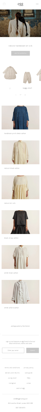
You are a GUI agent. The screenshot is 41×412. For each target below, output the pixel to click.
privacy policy (28, 368)
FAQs (28, 378)
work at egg (20, 388)
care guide (28, 373)
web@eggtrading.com (20, 399)
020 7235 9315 (20, 408)
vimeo (29, 383)
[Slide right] (25, 95)
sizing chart (12, 378)
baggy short (27, 88)
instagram (12, 383)
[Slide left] (16, 95)
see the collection (21, 53)
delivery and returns (12, 373)
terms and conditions (12, 368)
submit (32, 350)
